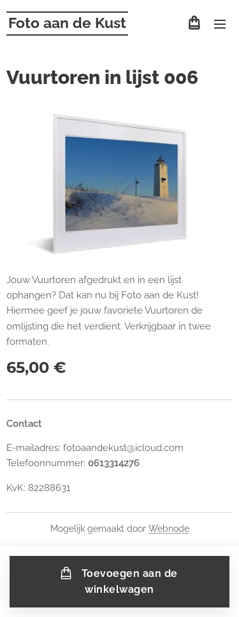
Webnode (168, 528)
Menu (220, 23)
